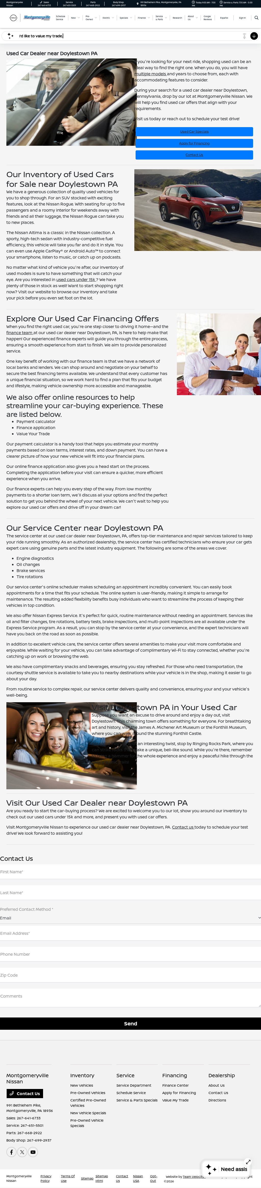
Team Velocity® (194, 1176)
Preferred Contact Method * (26, 909)
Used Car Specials (194, 131)
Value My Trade (175, 1100)
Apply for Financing (194, 143)
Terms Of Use (68, 1178)
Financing (174, 1075)
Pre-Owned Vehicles (87, 1092)
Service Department (133, 1085)
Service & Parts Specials (137, 1100)
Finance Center (175, 1085)
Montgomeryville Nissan (19, 1178)
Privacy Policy (46, 1178)
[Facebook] (11, 1152)
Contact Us (194, 154)
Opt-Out (153, 1178)
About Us (216, 1085)
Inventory (82, 1075)
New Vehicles (81, 1085)
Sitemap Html (102, 1178)
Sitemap (87, 1178)
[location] (137, 3)
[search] (256, 18)
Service (125, 1075)
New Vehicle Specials (88, 1112)
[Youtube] (33, 1152)
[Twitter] (22, 1152)
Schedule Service (131, 1092)
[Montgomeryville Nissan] (29, 17)
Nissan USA (138, 1178)
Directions (217, 1100)
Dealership (221, 1075)
